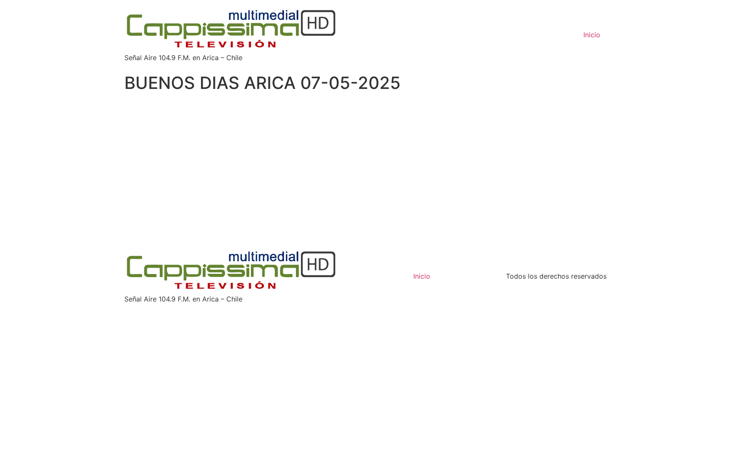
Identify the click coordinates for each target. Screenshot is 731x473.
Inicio (591, 34)
